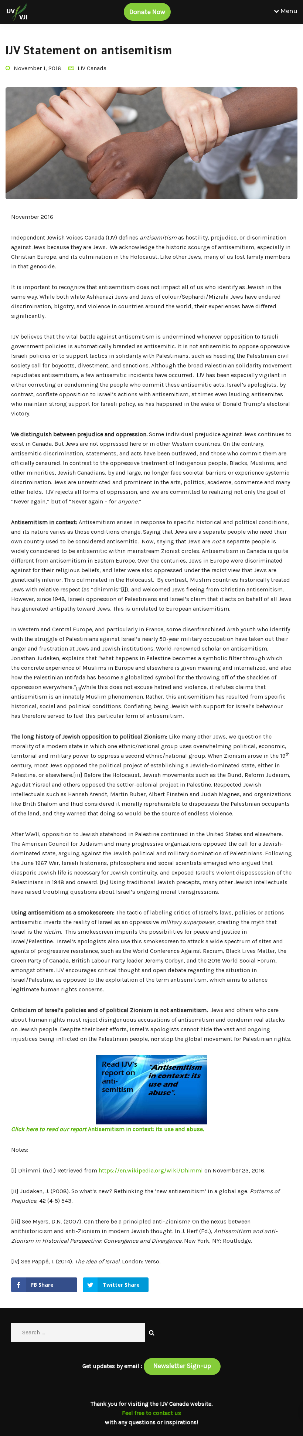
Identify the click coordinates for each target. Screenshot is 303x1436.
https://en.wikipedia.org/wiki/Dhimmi (151, 1170)
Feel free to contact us (151, 1412)
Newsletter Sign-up (182, 1366)
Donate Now (147, 12)
